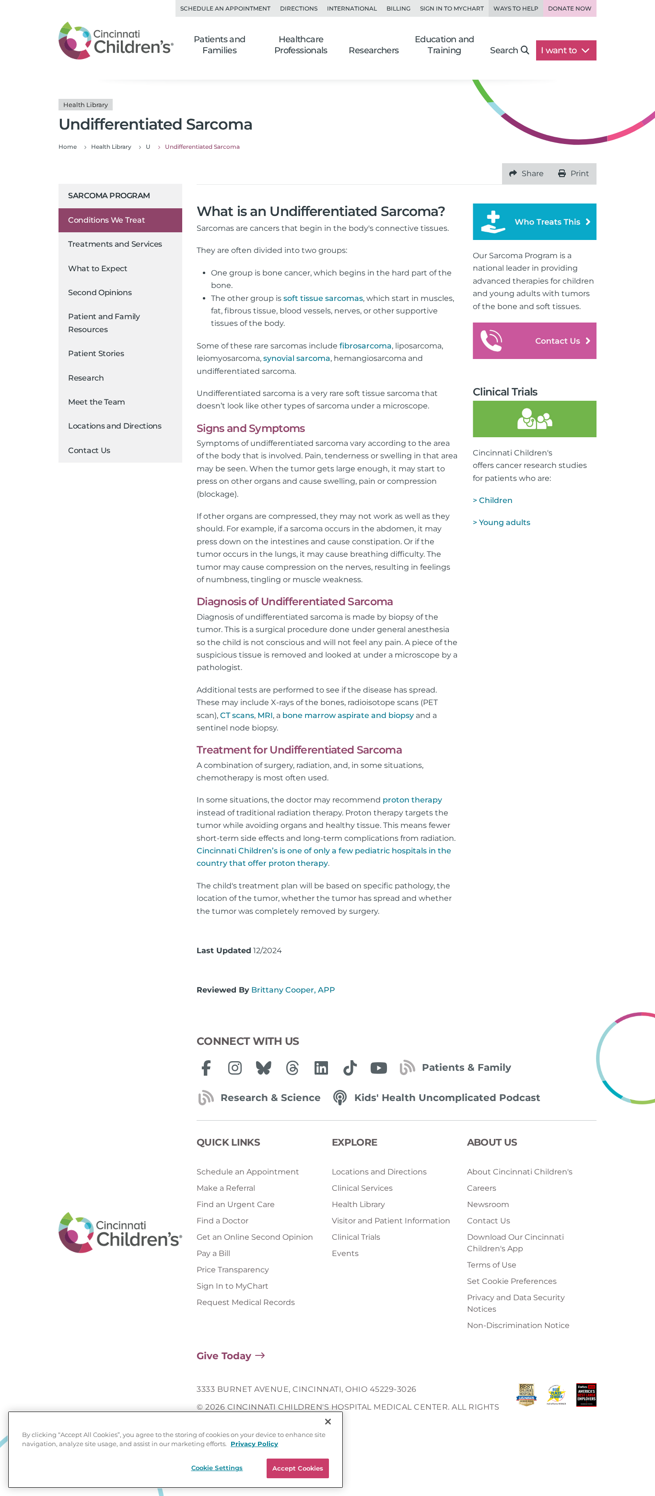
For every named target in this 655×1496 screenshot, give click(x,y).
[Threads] (292, 1067)
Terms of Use (491, 1264)
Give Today (224, 1356)
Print (580, 173)
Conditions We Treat (106, 220)
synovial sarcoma (296, 358)
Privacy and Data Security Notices (516, 1303)
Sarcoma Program (109, 195)
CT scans (237, 715)
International (352, 8)
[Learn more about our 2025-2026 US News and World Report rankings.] (526, 1407)
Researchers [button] (373, 50)
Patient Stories (96, 353)
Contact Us (89, 450)
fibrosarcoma (365, 345)
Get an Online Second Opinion (255, 1237)
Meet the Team (96, 402)
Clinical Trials (356, 1237)
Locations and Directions (115, 426)
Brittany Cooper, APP (293, 989)
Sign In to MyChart (233, 1286)
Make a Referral (226, 1188)
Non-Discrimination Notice (518, 1325)
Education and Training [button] (444, 45)
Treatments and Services (115, 244)
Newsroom (488, 1204)
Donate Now (570, 8)
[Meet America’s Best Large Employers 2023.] (586, 1407)
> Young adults (501, 522)
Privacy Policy (254, 1444)
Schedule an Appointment (225, 8)
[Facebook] (206, 1067)
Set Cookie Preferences (512, 1281)
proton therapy (412, 799)
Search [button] (504, 50)
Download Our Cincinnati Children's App (515, 1243)
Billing (398, 8)
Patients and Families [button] (220, 45)
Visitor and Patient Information (391, 1220)
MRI (265, 715)
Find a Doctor (222, 1220)
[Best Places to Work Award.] (556, 1407)
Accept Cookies (298, 1468)
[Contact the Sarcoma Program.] (535, 340)
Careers (481, 1188)
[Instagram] (235, 1067)
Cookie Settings (217, 1468)
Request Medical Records (246, 1302)
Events (345, 1253)
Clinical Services (362, 1188)
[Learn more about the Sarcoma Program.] (535, 221)
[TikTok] (350, 1067)
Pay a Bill (213, 1253)
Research (86, 378)
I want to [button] (560, 50)
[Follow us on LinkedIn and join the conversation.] (321, 1067)
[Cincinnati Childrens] (120, 1233)
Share (533, 173)
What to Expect (98, 268)
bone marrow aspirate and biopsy (348, 715)
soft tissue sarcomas (323, 298)
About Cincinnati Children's (520, 1171)
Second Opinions (100, 292)
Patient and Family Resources (104, 323)
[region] (175, 1449)
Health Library (358, 1204)
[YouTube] (378, 1067)
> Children (493, 500)
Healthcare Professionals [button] (301, 45)
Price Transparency (233, 1269)
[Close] (328, 1421)
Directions (298, 8)
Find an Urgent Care (236, 1204)
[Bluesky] (263, 1067)
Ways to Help (515, 8)
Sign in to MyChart (452, 8)
